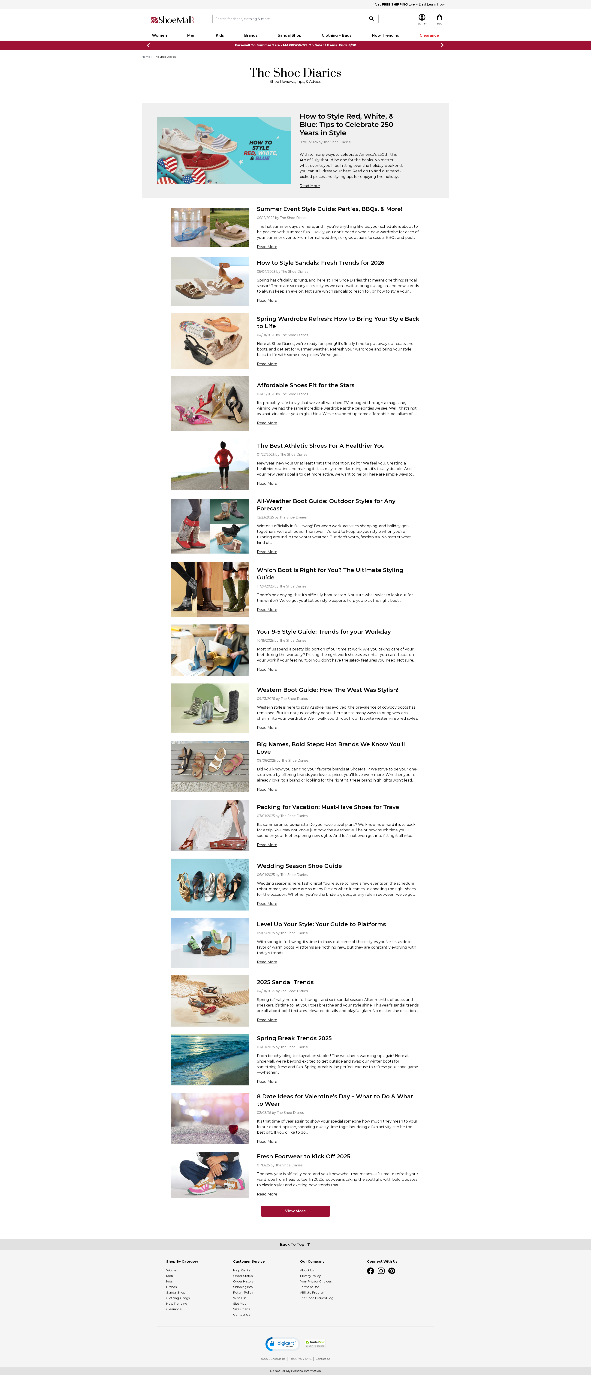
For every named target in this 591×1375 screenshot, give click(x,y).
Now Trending (385, 35)
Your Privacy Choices (316, 1281)
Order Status (243, 1276)
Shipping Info (243, 1287)
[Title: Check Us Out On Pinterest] (391, 1270)
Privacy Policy (310, 1276)
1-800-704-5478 (300, 1358)
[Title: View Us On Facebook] (370, 1270)
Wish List (239, 1298)
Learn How (436, 4)
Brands (251, 35)
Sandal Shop (290, 35)
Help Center (242, 1270)
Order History (243, 1281)
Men (191, 35)
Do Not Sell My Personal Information (295, 1371)
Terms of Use (309, 1287)
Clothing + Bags (337, 35)
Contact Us (241, 1314)
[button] (282, 1344)
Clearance (429, 35)
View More (295, 1211)
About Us (307, 1270)
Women (159, 35)
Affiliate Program (312, 1292)
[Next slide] (442, 45)
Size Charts (241, 1309)
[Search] (372, 19)
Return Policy (243, 1292)
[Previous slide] (149, 45)
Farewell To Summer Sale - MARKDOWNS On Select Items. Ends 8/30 (295, 45)
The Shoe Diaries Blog (316, 1298)
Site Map (240, 1303)
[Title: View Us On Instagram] (381, 1270)
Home (146, 56)
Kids (220, 35)
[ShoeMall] (172, 19)
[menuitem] (159, 35)
